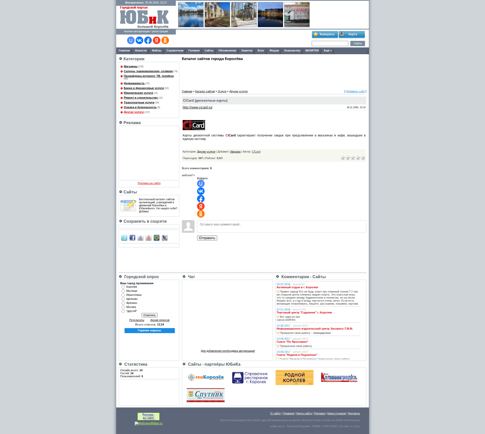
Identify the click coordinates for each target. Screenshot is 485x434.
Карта (353, 34)
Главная (187, 91)
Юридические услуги (138, 92)
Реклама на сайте (149, 183)
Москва (131, 306)
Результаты (136, 320)
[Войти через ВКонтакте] (139, 40)
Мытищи (131, 290)
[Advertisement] (243, 38)
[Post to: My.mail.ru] (157, 237)
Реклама (319, 413)
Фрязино (131, 302)
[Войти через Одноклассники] (165, 40)
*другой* (131, 310)
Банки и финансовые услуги (144, 88)
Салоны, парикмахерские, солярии (148, 71)
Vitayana (235, 151)
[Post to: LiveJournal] (165, 237)
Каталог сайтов (205, 91)
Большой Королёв (298, 426)
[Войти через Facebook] (148, 40)
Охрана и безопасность (140, 107)
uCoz (356, 426)
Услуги (222, 91)
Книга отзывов (336, 413)
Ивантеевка (133, 294)
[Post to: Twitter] (124, 237)
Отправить (207, 238)
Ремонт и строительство (141, 97)
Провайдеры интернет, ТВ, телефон (149, 75)
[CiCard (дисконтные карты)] (194, 129)
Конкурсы (327, 34)
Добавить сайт (355, 91)
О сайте (275, 413)
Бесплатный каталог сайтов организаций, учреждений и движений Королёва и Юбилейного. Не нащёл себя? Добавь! (158, 205)
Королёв (131, 286)
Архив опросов (159, 320)
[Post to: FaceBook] (132, 237)
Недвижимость (134, 83)
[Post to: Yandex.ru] (148, 237)
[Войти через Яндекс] (156, 40)
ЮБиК (339, 420)
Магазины (130, 66)
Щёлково (132, 298)
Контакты (354, 413)
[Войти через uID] (131, 40)
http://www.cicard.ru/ (197, 107)
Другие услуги (134, 111)
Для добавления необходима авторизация (228, 350)
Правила (288, 413)
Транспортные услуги (139, 102)
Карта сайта (304, 413)
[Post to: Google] (140, 237)
